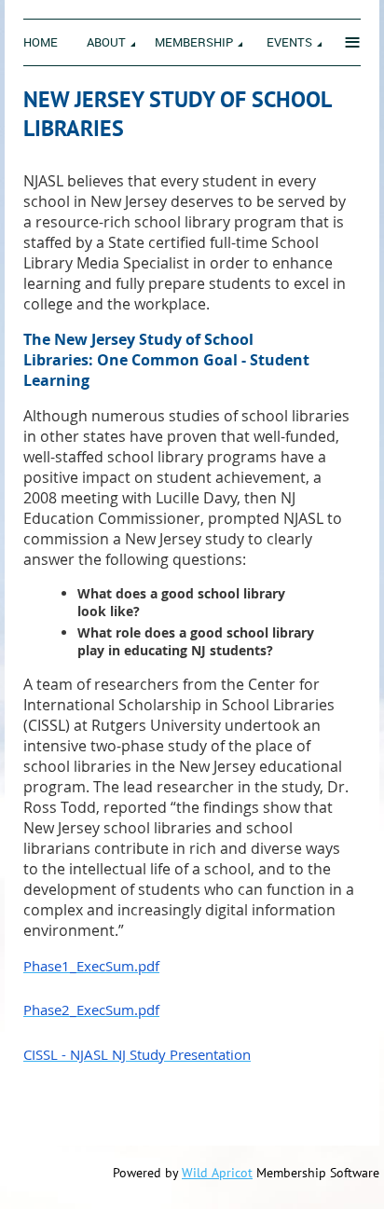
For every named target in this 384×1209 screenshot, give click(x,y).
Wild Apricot (217, 1172)
